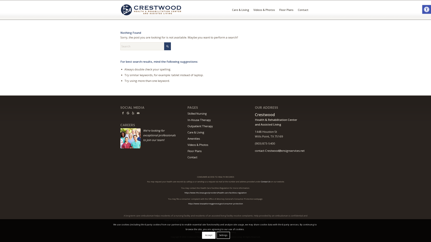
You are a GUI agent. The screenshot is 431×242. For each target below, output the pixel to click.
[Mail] (138, 113)
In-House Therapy (199, 120)
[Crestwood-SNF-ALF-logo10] (151, 10)
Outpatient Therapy (200, 126)
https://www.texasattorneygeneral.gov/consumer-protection (215, 203)
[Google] (127, 113)
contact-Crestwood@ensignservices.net (280, 151)
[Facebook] (122, 113)
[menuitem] (240, 10)
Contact (192, 157)
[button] (426, 9)
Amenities (194, 138)
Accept (208, 235)
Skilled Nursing (197, 113)
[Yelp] (133, 113)
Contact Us (265, 181)
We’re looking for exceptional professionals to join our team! (159, 135)
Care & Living (196, 132)
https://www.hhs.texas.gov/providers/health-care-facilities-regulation (216, 192)
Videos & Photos (198, 145)
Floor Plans (195, 151)
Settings (223, 235)
